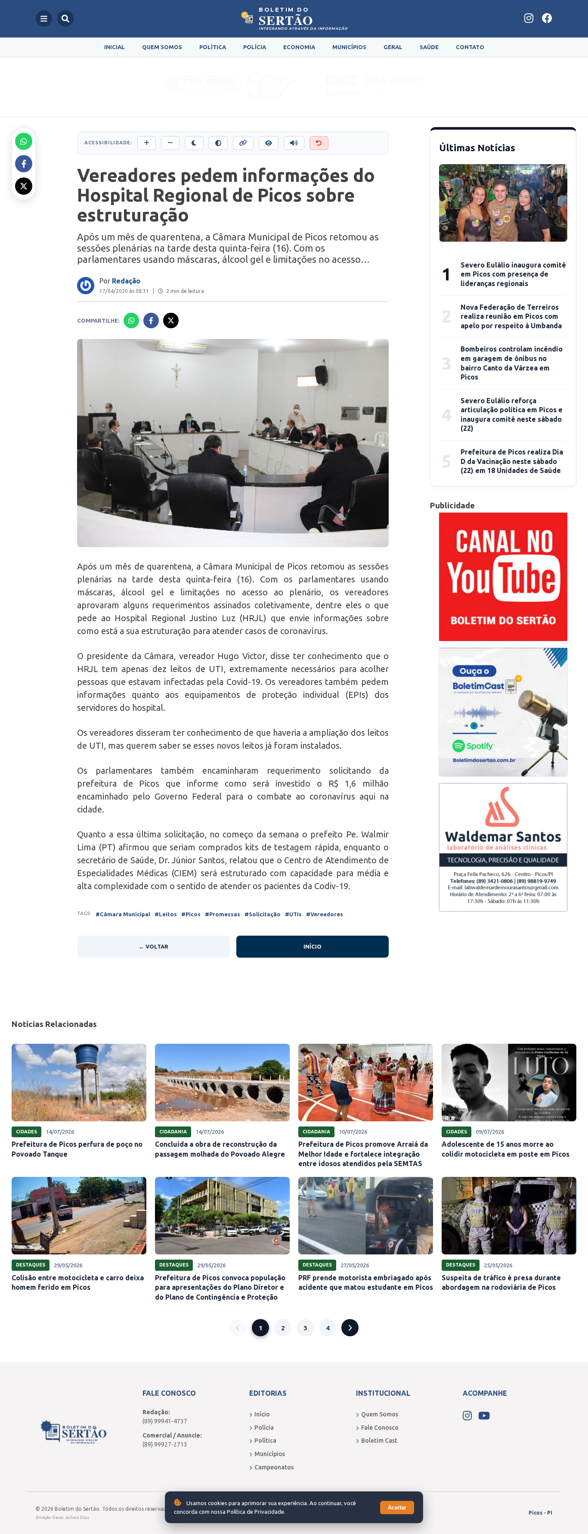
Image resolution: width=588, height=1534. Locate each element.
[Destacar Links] (243, 143)
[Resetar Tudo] (318, 143)
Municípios (349, 47)
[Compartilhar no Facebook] (23, 163)
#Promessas (222, 914)
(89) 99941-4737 (164, 1421)
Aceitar (397, 1507)
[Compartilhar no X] (23, 186)
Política (212, 47)
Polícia (254, 47)
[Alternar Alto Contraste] (218, 143)
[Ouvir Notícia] (294, 143)
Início (312, 946)
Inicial (114, 47)
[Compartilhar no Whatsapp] (23, 141)
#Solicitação (262, 914)
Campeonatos (274, 1467)
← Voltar (153, 946)
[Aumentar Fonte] (146, 143)
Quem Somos (162, 47)
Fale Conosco (380, 1427)
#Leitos (166, 914)
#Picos (191, 914)
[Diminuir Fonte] (170, 143)
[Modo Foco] (269, 143)
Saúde (429, 47)
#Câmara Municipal (123, 914)
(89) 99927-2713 (164, 1444)
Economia (299, 47)
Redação (126, 281)
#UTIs (293, 914)
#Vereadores (324, 914)
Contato (470, 47)
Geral (393, 47)
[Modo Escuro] (194, 143)
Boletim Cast (379, 1440)
